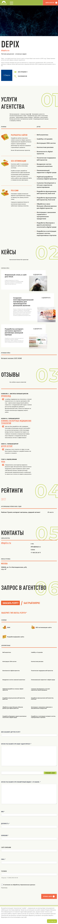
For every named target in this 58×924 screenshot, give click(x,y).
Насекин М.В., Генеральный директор (10, 418)
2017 (3, 499)
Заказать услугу (10, 602)
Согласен (52, 921)
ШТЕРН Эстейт (7, 446)
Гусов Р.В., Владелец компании (9, 459)
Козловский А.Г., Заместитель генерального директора (14, 393)
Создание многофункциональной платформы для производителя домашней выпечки (23, 301)
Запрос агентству (49, 2)
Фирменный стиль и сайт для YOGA (16, 276)
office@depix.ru (36, 546)
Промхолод (6, 396)
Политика (4, 888)
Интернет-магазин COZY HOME (11, 358)
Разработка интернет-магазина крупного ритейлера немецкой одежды (14, 332)
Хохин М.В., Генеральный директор (9, 444)
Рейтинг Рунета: (20, 512)
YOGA (3, 461)
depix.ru (5, 50)
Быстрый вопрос (32, 602)
